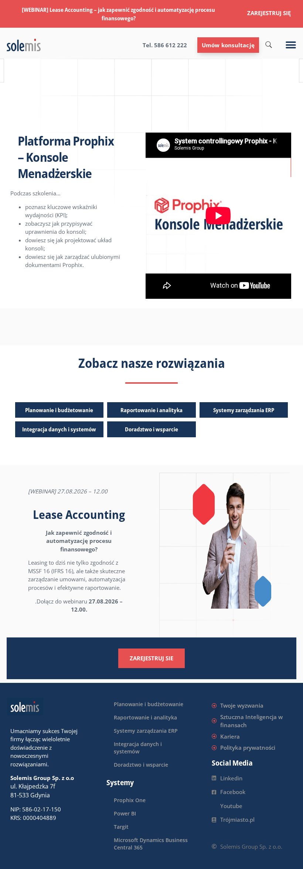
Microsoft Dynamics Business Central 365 (151, 844)
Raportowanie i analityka (151, 410)
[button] (291, 45)
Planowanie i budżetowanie (59, 410)
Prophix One (130, 800)
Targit (121, 826)
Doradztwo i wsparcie (151, 429)
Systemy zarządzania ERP (243, 410)
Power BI (125, 813)
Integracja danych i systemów (59, 429)
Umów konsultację (228, 45)
